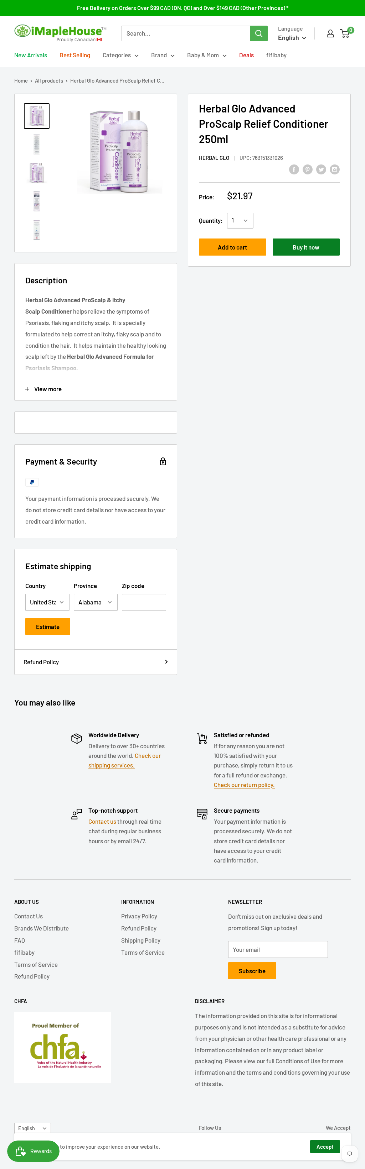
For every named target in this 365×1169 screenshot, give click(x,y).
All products (49, 80)
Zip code (133, 585)
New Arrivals (30, 54)
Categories (117, 54)
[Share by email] (335, 168)
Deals (246, 54)
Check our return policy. (244, 784)
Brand (159, 54)
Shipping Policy (140, 940)
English (26, 1128)
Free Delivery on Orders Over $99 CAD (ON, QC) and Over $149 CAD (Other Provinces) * (182, 7)
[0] (344, 33)
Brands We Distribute (41, 928)
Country (35, 585)
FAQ (19, 940)
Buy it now (306, 247)
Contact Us (28, 915)
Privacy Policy (139, 915)
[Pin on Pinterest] (308, 168)
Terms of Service (36, 964)
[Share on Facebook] (294, 168)
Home (21, 80)
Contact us (102, 821)
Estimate (48, 626)
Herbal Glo (214, 157)
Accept (325, 1146)
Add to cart (232, 247)
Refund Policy (41, 661)
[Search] (259, 33)
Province (85, 585)
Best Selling (75, 54)
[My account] (330, 33)
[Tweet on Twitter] (321, 168)
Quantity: (211, 220)
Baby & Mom (203, 54)
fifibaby (276, 54)
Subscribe (252, 970)
